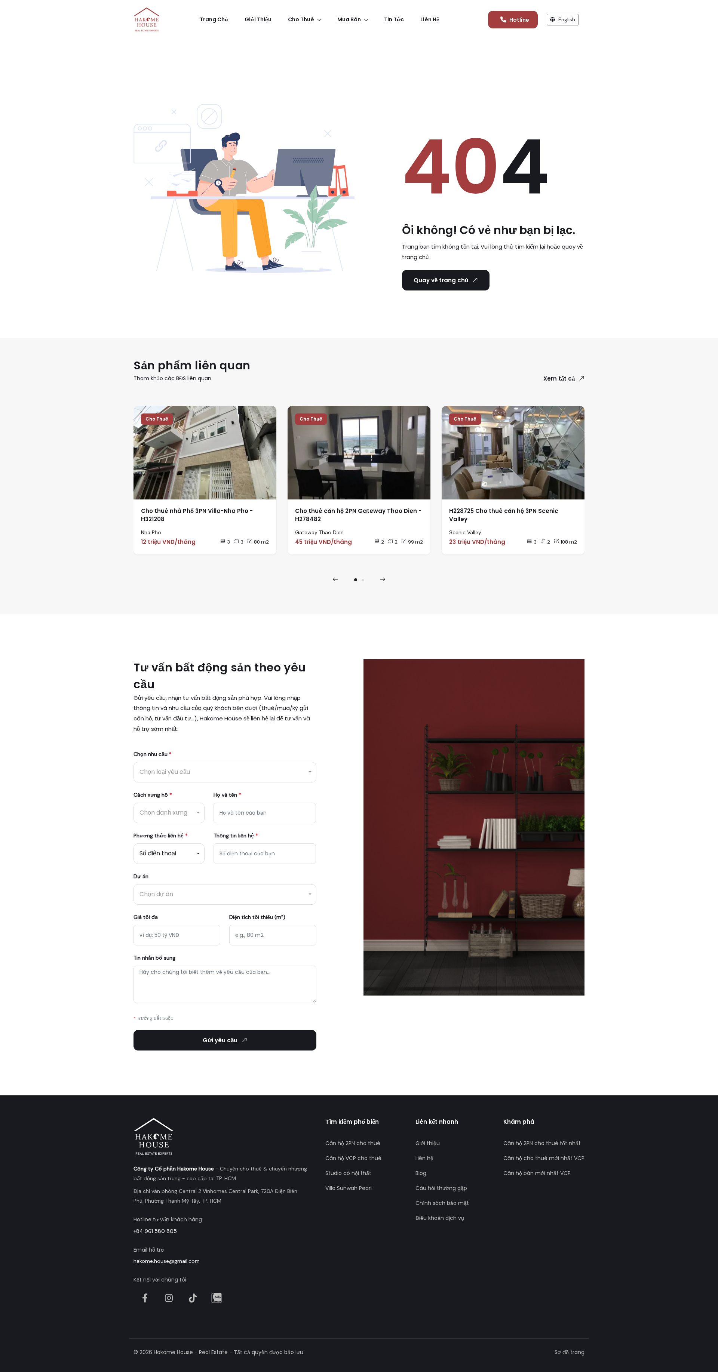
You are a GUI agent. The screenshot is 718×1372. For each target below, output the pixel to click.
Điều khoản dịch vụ (439, 1218)
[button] (355, 580)
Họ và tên (227, 794)
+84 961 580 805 (155, 1231)
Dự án (141, 876)
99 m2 (415, 541)
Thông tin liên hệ (236, 835)
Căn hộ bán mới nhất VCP (537, 1173)
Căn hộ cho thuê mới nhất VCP (543, 1158)
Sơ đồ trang (569, 1352)
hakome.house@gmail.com (167, 1261)
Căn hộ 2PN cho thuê (352, 1143)
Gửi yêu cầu (220, 1040)
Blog (420, 1173)
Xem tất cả (559, 378)
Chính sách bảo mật (442, 1203)
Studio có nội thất (348, 1173)
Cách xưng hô (153, 794)
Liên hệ (424, 1158)
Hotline (519, 20)
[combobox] (225, 772)
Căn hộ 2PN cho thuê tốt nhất (542, 1143)
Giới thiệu (427, 1143)
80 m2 (261, 541)
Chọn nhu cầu (153, 754)
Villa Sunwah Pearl (348, 1188)
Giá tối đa (146, 917)
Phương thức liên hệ (161, 835)
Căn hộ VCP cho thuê (353, 1158)
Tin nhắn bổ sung (154, 957)
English (566, 19)
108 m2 (569, 541)
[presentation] (335, 579)
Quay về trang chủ (441, 280)
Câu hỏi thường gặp (441, 1188)
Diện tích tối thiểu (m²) (257, 917)
